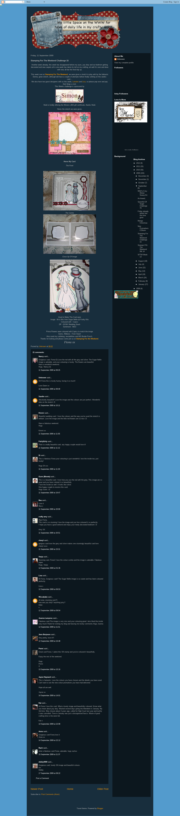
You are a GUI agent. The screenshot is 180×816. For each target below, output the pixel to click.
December (142, 176)
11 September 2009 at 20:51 (49, 533)
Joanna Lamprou (45, 618)
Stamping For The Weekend (56, 74)
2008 (138, 289)
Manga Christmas (142, 222)
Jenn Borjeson (44, 634)
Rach (41, 748)
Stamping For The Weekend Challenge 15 (143, 238)
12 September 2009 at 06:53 (49, 589)
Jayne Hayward (45, 677)
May (140, 271)
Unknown (42, 378)
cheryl (41, 540)
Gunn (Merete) (44, 477)
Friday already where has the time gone (143, 214)
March (141, 278)
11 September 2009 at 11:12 (49, 448)
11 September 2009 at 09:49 (49, 389)
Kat (40, 703)
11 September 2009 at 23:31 (49, 549)
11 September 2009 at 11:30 (49, 469)
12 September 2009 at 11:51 (49, 627)
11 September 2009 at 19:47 (49, 493)
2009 (138, 173)
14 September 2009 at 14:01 (49, 695)
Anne (41, 731)
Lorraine (75, 82)
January (141, 284)
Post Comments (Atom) (50, 794)
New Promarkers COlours (143, 228)
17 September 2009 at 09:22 (49, 773)
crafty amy (43, 517)
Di (39, 455)
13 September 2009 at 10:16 (49, 669)
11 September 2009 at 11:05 (49, 434)
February (142, 281)
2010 (138, 170)
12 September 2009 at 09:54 (49, 610)
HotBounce (135, 149)
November (142, 179)
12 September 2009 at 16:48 (49, 641)
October (141, 183)
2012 (138, 163)
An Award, (141, 198)
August (141, 261)
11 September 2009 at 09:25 (49, 370)
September (142, 186)
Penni (41, 649)
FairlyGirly (43, 441)
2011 (138, 166)
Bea (40, 500)
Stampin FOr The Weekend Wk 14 (142, 248)
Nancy (41, 356)
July (140, 264)
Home (70, 789)
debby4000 (43, 762)
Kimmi (41, 413)
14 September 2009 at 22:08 (49, 724)
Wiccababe (43, 597)
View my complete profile (124, 63)
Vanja (41, 557)
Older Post (102, 789)
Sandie (41, 396)
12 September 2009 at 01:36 (49, 568)
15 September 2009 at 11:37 (49, 754)
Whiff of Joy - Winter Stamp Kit (143, 193)
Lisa (84, 82)
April (140, 274)
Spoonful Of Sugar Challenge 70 (142, 205)
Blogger (100, 808)
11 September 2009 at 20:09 (49, 509)
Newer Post (37, 789)
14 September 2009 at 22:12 (49, 740)
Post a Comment (42, 778)
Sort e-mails (128, 149)
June (140, 268)
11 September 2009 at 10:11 (49, 405)
